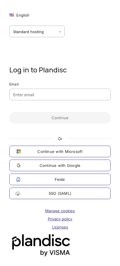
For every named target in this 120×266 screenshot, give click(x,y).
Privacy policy (60, 219)
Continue (60, 117)
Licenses (60, 227)
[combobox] (37, 31)
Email (14, 84)
